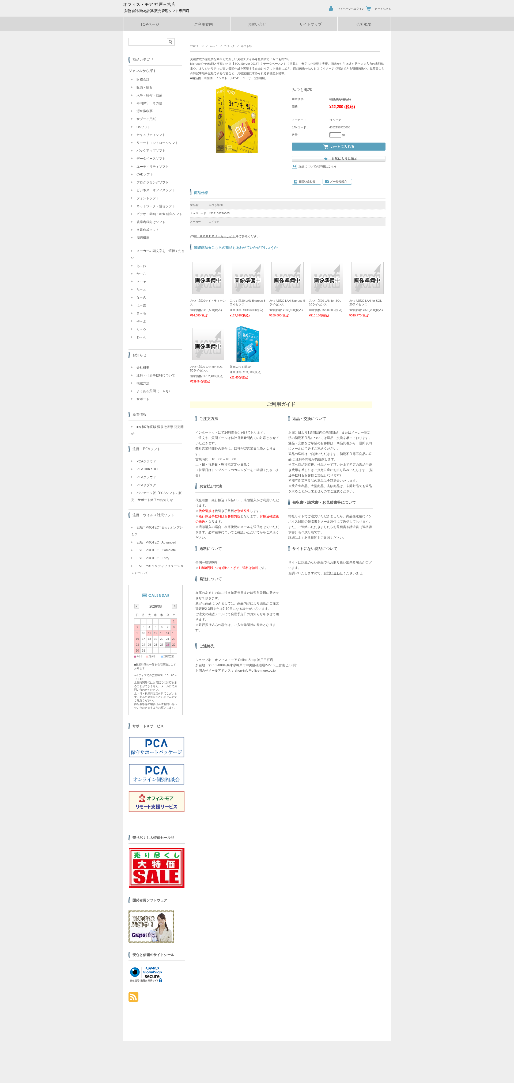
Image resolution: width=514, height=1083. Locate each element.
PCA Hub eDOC (148, 469)
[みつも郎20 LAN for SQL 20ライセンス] (368, 291)
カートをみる (383, 8)
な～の (141, 297)
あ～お (141, 266)
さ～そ (141, 282)
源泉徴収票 (145, 111)
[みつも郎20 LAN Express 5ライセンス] (287, 291)
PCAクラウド (146, 461)
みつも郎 (246, 46)
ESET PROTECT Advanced (156, 542)
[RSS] (133, 999)
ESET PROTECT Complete (156, 550)
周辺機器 (143, 238)
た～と (141, 289)
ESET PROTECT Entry (153, 558)
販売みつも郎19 (240, 366)
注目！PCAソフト (147, 449)
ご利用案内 (203, 24)
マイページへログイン (351, 8)
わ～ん (141, 337)
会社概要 (364, 24)
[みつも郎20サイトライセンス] (208, 291)
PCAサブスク (146, 485)
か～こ (214, 46)
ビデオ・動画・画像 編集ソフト (159, 214)
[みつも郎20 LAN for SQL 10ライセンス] (327, 291)
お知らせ (139, 355)
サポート (143, 399)
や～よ (141, 321)
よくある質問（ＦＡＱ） (154, 391)
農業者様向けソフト (151, 222)
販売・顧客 (145, 87)
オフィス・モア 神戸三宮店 (149, 4)
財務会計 (143, 79)
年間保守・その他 (149, 103)
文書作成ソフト (148, 230)
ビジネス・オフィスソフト (156, 190)
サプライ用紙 (146, 119)
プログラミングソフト (153, 182)
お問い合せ (257, 24)
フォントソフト (148, 198)
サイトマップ (310, 24)
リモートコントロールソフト (157, 143)
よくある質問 (307, 537)
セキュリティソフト (151, 135)
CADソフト (145, 174)
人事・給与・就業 (149, 95)
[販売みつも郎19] (248, 359)
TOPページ (149, 24)
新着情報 (139, 414)
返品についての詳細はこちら (317, 166)
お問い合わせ (333, 573)
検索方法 (143, 383)
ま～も (141, 313)
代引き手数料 (224, 511)
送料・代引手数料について (156, 375)
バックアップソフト (151, 150)
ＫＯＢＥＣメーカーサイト (217, 236)
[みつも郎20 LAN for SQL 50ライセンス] (208, 357)
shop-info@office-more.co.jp (255, 670)
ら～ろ (141, 329)
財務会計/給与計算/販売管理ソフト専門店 (156, 11)
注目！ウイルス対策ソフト (153, 515)
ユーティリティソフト (153, 167)
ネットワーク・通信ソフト (156, 206)
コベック (229, 46)
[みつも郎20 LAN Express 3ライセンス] (248, 291)
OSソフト (144, 127)
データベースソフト (151, 158)
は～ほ (141, 305)
